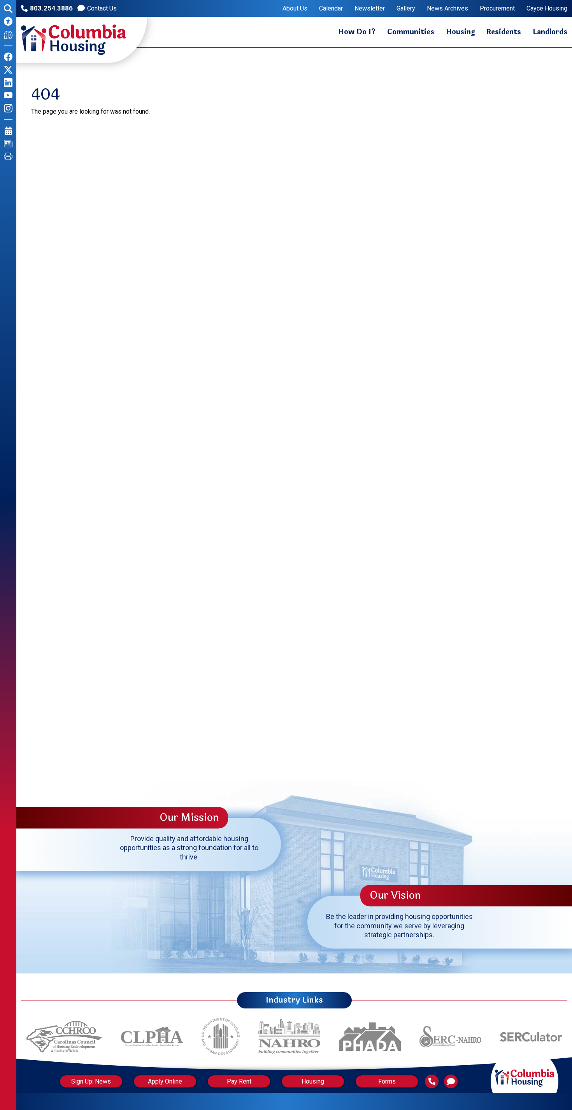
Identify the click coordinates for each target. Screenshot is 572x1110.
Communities (410, 32)
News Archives (447, 8)
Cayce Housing (546, 8)
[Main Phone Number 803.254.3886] (432, 1081)
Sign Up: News (91, 1081)
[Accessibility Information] (8, 21)
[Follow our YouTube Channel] (8, 95)
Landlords (550, 32)
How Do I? (356, 32)
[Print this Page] (8, 156)
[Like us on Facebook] (8, 57)
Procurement (497, 8)
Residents (504, 32)
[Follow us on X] (8, 70)
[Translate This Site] (8, 34)
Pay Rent (239, 1081)
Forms (387, 1081)
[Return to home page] (524, 1070)
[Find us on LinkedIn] (8, 83)
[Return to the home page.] (73, 40)
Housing (460, 32)
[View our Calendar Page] (8, 131)
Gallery (406, 8)
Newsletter (369, 8)
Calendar (331, 8)
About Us (294, 8)
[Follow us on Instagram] (8, 108)
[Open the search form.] (8, 9)
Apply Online (165, 1081)
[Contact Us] (451, 1081)
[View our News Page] (8, 144)
